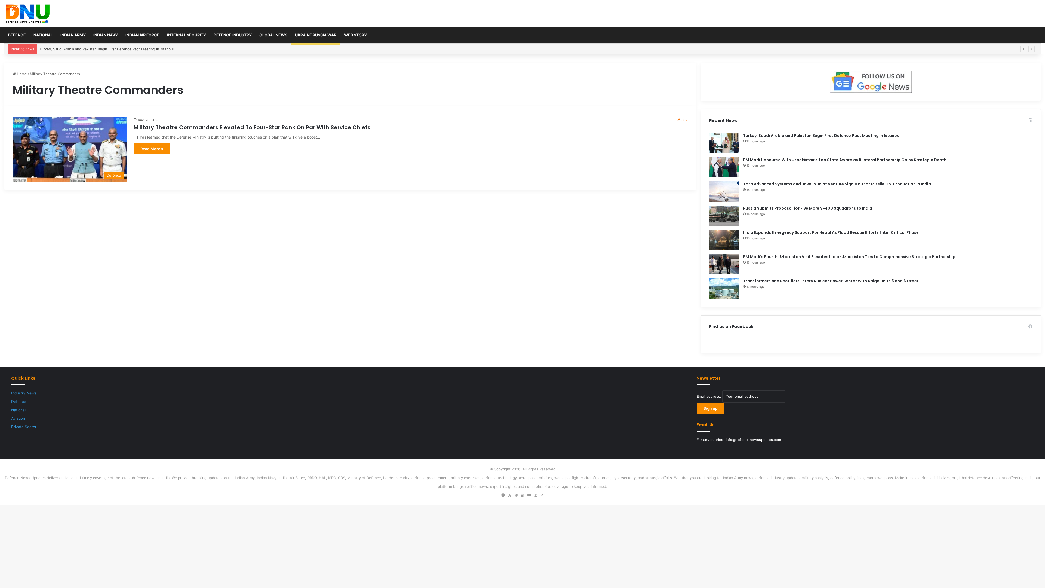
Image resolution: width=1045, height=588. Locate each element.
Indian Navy (105, 35)
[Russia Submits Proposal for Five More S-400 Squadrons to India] (724, 216)
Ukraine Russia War (315, 35)
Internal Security (186, 35)
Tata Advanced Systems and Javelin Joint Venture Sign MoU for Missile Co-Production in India (837, 184)
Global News (273, 35)
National (43, 35)
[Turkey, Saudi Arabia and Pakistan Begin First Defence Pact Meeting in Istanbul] (724, 143)
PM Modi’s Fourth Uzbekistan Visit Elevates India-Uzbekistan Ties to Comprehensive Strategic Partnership (849, 256)
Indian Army (73, 35)
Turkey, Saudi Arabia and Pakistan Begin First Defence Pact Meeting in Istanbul (821, 135)
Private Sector (23, 427)
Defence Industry (233, 35)
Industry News (23, 393)
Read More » (151, 148)
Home (21, 74)
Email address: (709, 396)
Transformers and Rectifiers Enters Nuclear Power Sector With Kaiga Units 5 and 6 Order (830, 281)
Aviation (18, 418)
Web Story (355, 35)
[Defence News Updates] (27, 13)
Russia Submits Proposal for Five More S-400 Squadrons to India (807, 208)
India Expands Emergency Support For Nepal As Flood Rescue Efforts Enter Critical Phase (831, 232)
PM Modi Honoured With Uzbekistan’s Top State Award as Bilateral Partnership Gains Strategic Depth (844, 160)
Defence (17, 35)
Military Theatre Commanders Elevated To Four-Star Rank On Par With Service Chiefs (252, 127)
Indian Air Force (142, 35)
